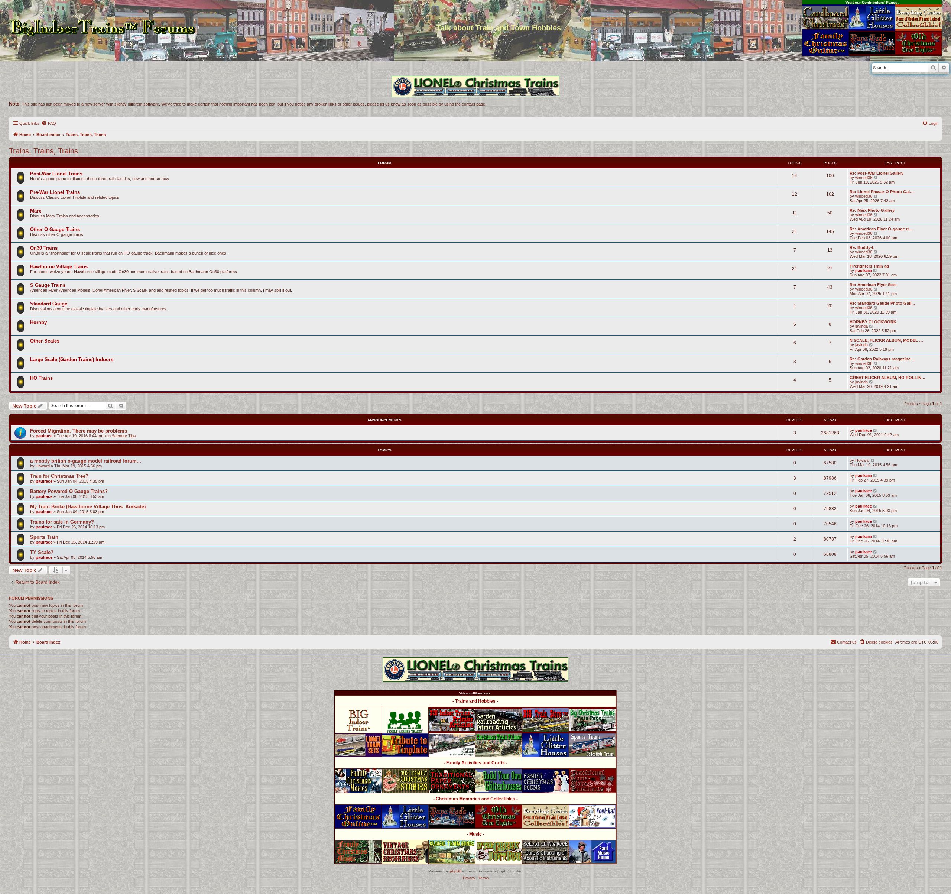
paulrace (863, 270)
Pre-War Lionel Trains (55, 192)
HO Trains (41, 378)
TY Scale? (41, 552)
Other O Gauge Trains (55, 229)
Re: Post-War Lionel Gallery (876, 173)
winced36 (863, 177)
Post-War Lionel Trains (56, 173)
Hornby (38, 322)
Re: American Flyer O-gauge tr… (881, 229)
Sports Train (44, 537)
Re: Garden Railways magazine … (883, 359)
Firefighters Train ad (869, 266)
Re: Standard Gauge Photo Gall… (882, 303)
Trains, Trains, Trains (43, 151)
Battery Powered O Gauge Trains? (69, 491)
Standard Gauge (48, 304)
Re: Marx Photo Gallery (872, 210)
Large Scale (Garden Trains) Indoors (71, 359)
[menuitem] (48, 123)
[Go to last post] (875, 430)
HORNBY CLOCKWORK (873, 322)
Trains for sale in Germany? (62, 522)
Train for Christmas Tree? (59, 476)
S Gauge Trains (47, 285)
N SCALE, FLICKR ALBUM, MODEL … (886, 340)
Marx (35, 211)
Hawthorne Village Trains (59, 266)
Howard (43, 466)
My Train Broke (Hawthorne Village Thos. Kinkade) (88, 506)
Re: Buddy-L (862, 247)
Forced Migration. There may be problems (78, 431)
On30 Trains (44, 248)
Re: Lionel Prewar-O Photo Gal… (882, 192)
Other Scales (44, 341)
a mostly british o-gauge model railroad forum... (85, 461)
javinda (861, 326)
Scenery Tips (124, 436)
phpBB (456, 871)
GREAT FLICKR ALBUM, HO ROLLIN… (887, 377)
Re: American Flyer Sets (873, 284)
